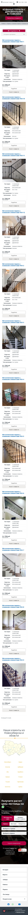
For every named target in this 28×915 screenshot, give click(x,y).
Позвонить (5, 813)
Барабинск (20, 772)
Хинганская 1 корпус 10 (8, 2)
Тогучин (7, 781)
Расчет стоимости (14, 92)
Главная (3, 23)
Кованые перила (16, 23)
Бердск (20, 762)
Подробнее (14, 88)
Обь (8, 772)
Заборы (5, 879)
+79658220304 (19, 912)
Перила (9, 23)
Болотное (7, 786)
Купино (20, 786)
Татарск (20, 777)
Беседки (5, 870)
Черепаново (20, 781)
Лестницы (6, 894)
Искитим (7, 767)
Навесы (5, 884)
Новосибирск (7, 762)
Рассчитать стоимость (14, 18)
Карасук (8, 777)
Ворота (5, 874)
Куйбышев (20, 767)
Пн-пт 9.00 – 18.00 (22, 2)
